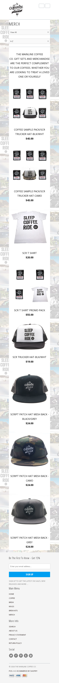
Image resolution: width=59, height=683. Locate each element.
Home (11, 594)
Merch (12, 614)
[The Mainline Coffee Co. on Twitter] (11, 656)
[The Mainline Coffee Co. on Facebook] (16, 656)
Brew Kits (13, 610)
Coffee (12, 598)
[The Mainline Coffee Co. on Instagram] (31, 656)
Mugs (11, 606)
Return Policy (15, 643)
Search (12, 626)
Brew (11, 602)
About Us (13, 630)
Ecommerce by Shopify (27, 671)
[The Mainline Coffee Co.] (22, 9)
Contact (13, 639)
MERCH (14, 24)
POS (10, 671)
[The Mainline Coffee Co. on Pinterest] (21, 656)
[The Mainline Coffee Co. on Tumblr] (26, 656)
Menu (41, 6)
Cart (47, 6)
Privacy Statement (17, 635)
